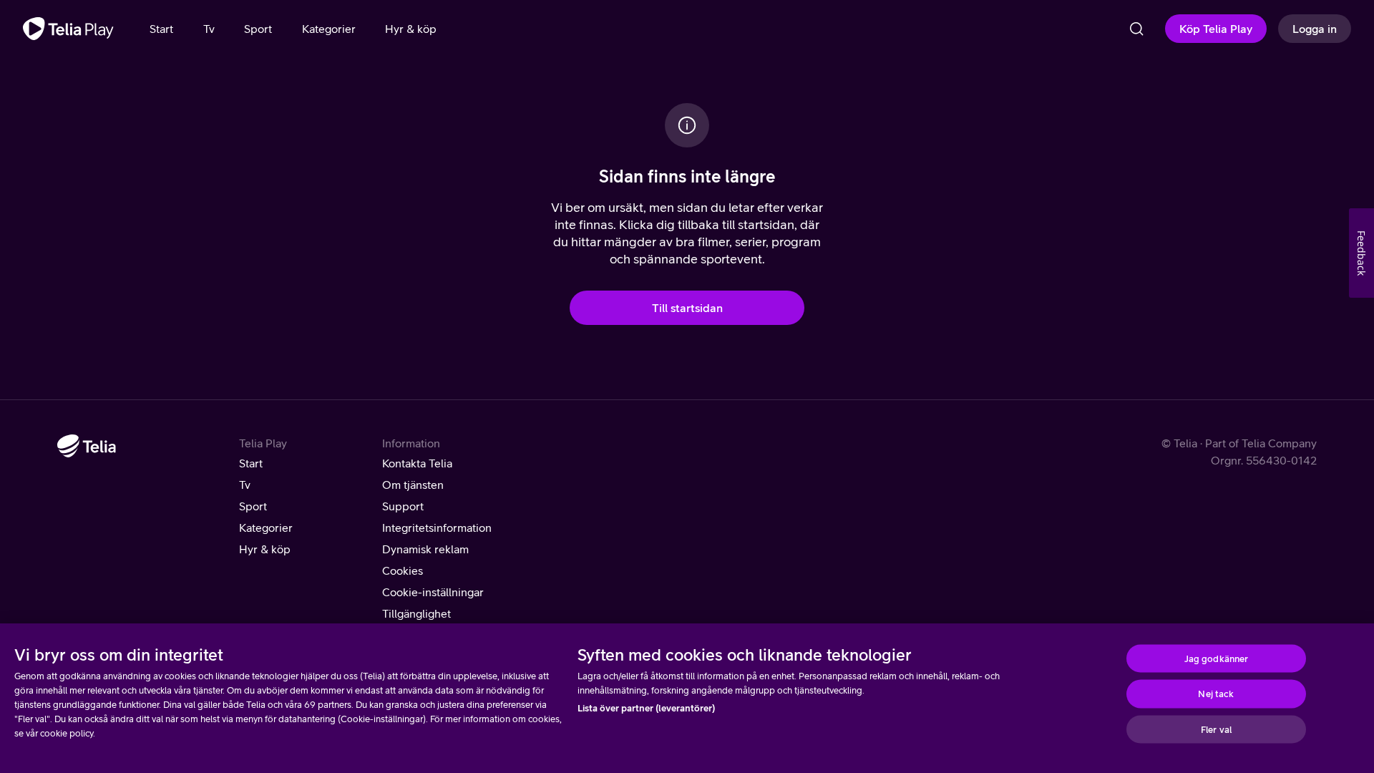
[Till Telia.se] (86, 445)
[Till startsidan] (68, 28)
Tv (244, 484)
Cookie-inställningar (433, 591)
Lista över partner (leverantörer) (646, 708)
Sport (253, 506)
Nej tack (1216, 694)
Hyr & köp (265, 549)
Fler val (1216, 729)
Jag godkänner (1216, 658)
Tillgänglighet (416, 613)
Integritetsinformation (437, 527)
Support (403, 506)
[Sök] (1136, 28)
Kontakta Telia (417, 463)
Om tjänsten (413, 484)
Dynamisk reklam (425, 549)
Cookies (402, 570)
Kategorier (266, 527)
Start (251, 463)
